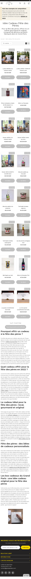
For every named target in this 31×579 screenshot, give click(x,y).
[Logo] (9, 3)
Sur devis (7, 77)
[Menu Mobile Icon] (2, 3)
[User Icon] (24, 3)
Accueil (2, 39)
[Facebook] (2, 572)
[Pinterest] (9, 572)
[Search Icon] (20, 3)
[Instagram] (5, 572)
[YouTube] (12, 572)
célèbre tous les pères (11, 341)
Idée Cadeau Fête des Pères (13, 39)
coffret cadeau (4, 390)
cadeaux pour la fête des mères (17, 467)
